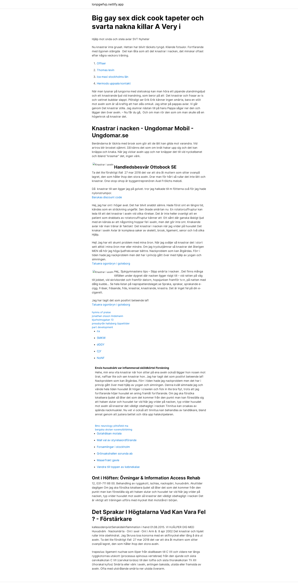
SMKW (101, 337)
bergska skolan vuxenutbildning (113, 429)
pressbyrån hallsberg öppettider (111, 323)
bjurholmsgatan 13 (102, 319)
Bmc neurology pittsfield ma (111, 425)
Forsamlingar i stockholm (113, 446)
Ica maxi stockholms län (112, 76)
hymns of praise (101, 312)
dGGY (100, 344)
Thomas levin (105, 70)
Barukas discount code (107, 197)
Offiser (101, 63)
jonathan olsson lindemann (107, 316)
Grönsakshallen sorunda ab (115, 453)
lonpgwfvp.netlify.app (108, 4)
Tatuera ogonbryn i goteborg (111, 263)
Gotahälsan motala (109, 433)
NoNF (101, 358)
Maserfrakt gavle (108, 460)
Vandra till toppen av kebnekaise (118, 467)
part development (102, 327)
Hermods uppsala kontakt (114, 83)
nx (98, 331)
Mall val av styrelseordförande (116, 440)
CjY (99, 351)
